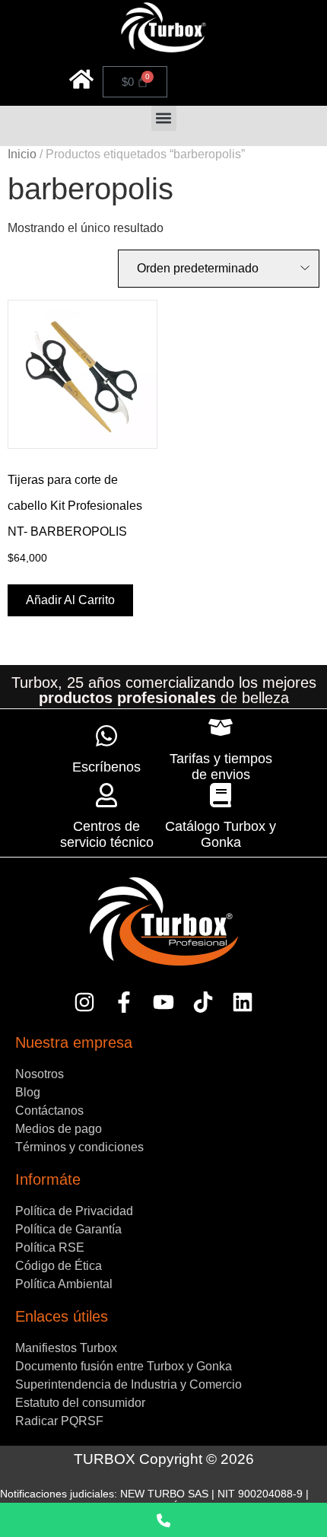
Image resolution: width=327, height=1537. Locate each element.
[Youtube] (164, 1002)
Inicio (22, 154)
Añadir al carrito (70, 599)
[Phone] (163, 1520)
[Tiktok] (203, 1002)
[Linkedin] (242, 1002)
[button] (163, 118)
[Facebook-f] (124, 1002)
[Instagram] (85, 1002)
